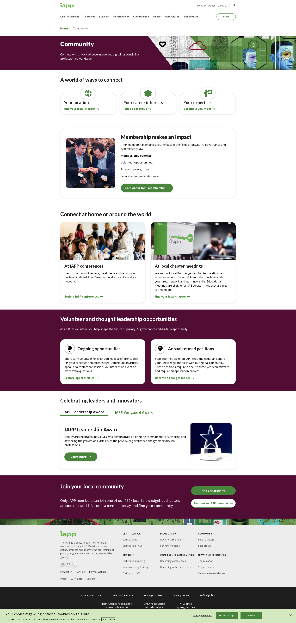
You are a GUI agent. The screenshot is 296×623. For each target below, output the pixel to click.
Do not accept (227, 615)
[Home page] (68, 534)
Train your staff (130, 573)
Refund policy (207, 595)
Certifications (129, 539)
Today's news (205, 561)
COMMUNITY (141, 16)
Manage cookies (202, 615)
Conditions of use (91, 595)
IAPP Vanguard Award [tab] (134, 412)
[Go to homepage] (67, 5)
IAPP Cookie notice (122, 595)
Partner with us (97, 572)
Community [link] (80, 28)
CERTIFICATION (69, 16)
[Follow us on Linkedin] (62, 564)
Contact (222, 5)
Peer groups (205, 545)
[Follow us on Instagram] (74, 564)
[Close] (290, 615)
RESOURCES (172, 16)
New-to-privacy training (135, 567)
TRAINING (89, 16)
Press (63, 578)
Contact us (66, 572)
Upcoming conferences (173, 561)
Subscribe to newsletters (211, 573)
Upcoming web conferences (175, 567)
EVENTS (104, 16)
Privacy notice (181, 595)
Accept (251, 615)
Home (64, 28)
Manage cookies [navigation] (153, 595)
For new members (170, 545)
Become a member (171, 539)
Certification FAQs (132, 545)
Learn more (108, 619)
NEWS (157, 16)
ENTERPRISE (190, 16)
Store (226, 16)
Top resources (206, 567)
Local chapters (206, 539)
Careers (91, 578)
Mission (80, 572)
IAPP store (76, 578)
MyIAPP (201, 5)
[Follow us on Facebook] (68, 564)
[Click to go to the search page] (234, 5)
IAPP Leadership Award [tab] (83, 412)
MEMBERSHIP (121, 16)
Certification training (133, 561)
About (211, 5)
